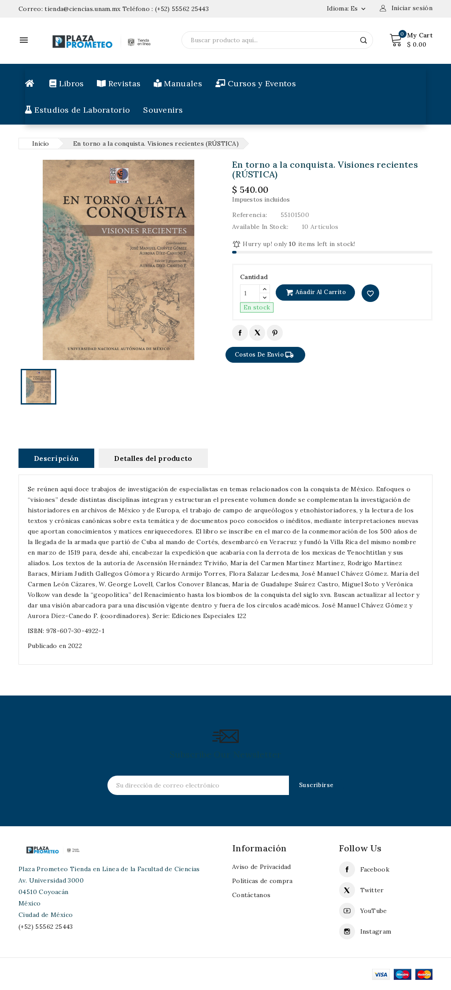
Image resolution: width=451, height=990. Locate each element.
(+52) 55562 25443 (182, 9)
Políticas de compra (262, 881)
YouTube (373, 911)
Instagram (376, 931)
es (359, 8)
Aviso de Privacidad (261, 867)
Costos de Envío (264, 354)
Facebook (374, 869)
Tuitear (257, 332)
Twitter (372, 890)
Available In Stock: (260, 227)
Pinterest (274, 332)
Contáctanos (251, 895)
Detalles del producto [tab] (153, 458)
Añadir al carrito (320, 292)
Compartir (240, 332)
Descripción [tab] (56, 458)
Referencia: (249, 215)
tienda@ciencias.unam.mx (82, 9)
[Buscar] (363, 40)
